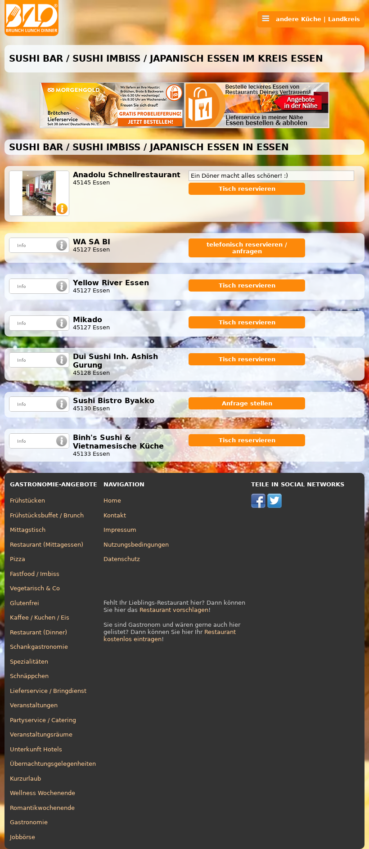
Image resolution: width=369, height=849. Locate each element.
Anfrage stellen (247, 403)
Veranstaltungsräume (41, 734)
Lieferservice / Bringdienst (48, 690)
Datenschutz (122, 559)
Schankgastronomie (39, 646)
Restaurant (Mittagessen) (46, 544)
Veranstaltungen (34, 705)
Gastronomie (29, 822)
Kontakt (115, 515)
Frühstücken (27, 500)
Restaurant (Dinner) (38, 632)
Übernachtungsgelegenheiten (53, 763)
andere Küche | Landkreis (314, 19)
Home (112, 500)
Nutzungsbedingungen (136, 544)
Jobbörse (22, 837)
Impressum (120, 529)
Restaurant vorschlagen (174, 609)
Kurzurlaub (25, 778)
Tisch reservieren (247, 188)
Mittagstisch (27, 529)
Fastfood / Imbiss (34, 573)
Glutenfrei (24, 603)
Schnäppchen (29, 676)
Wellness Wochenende (42, 793)
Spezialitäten (29, 661)
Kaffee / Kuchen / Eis (39, 617)
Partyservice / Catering (43, 720)
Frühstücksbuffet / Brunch (47, 515)
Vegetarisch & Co (35, 588)
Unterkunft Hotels (36, 749)
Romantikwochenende (42, 807)
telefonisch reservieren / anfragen (247, 248)
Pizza (17, 559)
